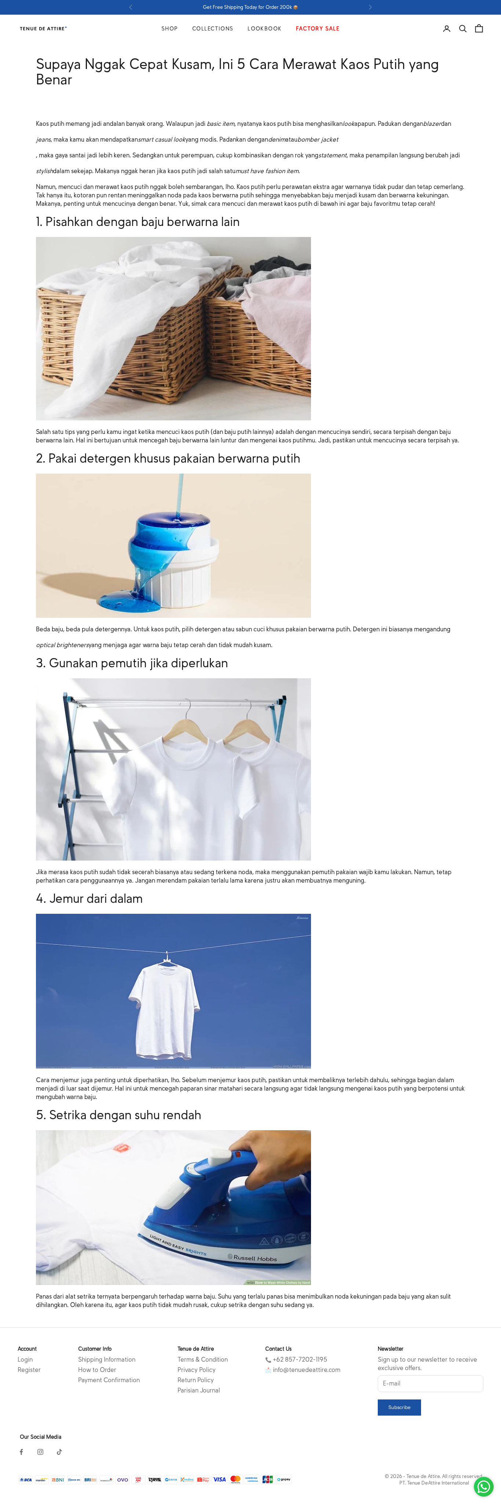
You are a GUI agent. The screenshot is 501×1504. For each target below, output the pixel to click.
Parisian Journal (199, 1390)
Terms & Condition (203, 1359)
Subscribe (399, 1407)
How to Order (97, 1369)
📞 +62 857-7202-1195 (296, 1359)
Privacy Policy (197, 1369)
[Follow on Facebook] (21, 1452)
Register (29, 1369)
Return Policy (196, 1380)
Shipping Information (106, 1359)
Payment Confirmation (109, 1380)
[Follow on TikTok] (59, 1452)
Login (25, 1359)
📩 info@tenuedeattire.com (302, 1369)
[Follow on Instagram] (40, 1452)
